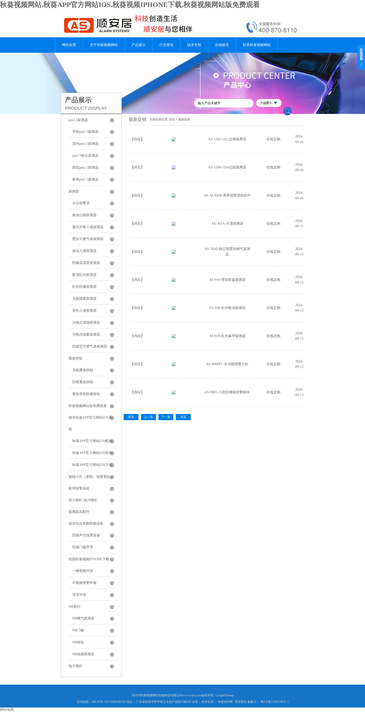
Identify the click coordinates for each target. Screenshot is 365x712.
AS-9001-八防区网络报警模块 (227, 392)
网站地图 (7, 710)
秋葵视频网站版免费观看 (88, 406)
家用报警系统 (79, 488)
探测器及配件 (79, 512)
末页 (183, 417)
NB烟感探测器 (83, 654)
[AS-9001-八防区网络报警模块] (174, 393)
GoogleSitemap (225, 695)
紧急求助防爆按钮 (86, 394)
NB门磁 (78, 630)
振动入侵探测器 (84, 251)
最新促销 (184, 119)
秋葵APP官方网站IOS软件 (92, 453)
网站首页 (69, 45)
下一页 (165, 417)
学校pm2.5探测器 (85, 132)
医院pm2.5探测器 (85, 167)
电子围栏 (75, 666)
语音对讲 (79, 595)
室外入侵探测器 (84, 310)
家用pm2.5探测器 (85, 179)
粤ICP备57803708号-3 (274, 702)
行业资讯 (166, 45)
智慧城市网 (225, 702)
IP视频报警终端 (84, 583)
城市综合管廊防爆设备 (86, 523)
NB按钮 (78, 642)
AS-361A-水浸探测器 (227, 223)
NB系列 (74, 607)
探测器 (74, 191)
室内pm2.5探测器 (85, 144)
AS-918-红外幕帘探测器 (227, 336)
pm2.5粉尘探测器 (85, 155)
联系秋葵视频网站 (257, 45)
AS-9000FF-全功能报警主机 (227, 364)
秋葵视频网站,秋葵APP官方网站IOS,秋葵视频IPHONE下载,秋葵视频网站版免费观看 (130, 4)
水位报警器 (81, 203)
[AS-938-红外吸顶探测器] (174, 309)
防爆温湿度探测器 (86, 263)
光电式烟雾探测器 (86, 334)
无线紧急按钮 (82, 370)
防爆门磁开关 (82, 547)
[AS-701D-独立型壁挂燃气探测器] (174, 252)
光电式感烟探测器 (86, 322)
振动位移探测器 (84, 215)
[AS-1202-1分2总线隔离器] (174, 140)
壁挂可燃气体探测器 (88, 239)
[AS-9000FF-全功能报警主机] (174, 365)
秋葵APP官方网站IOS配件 (92, 441)
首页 (172, 119)
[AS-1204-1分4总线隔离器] (174, 168)
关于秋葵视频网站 (104, 45)
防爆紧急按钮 (82, 382)
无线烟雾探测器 (84, 299)
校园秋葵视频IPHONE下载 (89, 559)
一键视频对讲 (82, 571)
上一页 (148, 417)
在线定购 (273, 139)
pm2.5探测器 (78, 120)
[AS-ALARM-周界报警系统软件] (174, 196)
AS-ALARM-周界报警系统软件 (227, 195)
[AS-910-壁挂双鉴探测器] (174, 281)
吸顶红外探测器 (84, 275)
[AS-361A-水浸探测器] (174, 224)
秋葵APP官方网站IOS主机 (92, 465)
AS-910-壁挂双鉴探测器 (227, 280)
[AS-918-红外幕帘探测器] (174, 337)
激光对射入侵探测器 (88, 227)
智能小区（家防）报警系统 (89, 477)
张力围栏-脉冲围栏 (83, 500)
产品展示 (139, 45)
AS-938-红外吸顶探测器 (227, 308)
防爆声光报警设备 (86, 535)
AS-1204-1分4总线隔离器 (227, 167)
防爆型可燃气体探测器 (89, 346)
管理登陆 (241, 702)
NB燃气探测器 (83, 618)
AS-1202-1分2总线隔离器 (227, 139)
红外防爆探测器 (84, 287)
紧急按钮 (75, 358)
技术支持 (194, 45)
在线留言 (222, 45)
